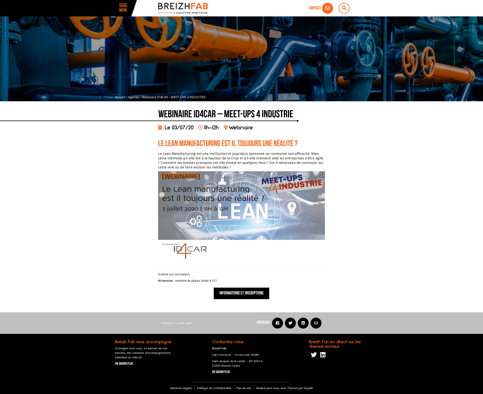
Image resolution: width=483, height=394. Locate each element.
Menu (123, 10)
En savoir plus (124, 364)
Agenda (133, 97)
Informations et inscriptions (241, 293)
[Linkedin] (303, 323)
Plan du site (243, 388)
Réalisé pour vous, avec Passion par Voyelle (284, 388)
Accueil (120, 97)
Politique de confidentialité (214, 388)
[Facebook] (277, 323)
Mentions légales (181, 388)
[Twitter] (290, 323)
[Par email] (316, 323)
